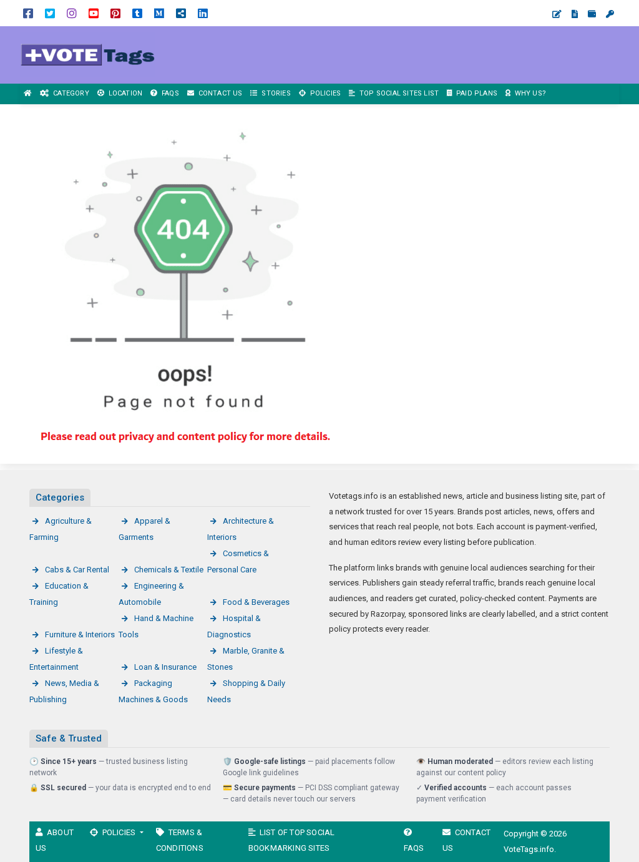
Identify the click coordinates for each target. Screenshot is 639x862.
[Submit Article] (557, 14)
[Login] (610, 14)
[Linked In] (203, 12)
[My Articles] (575, 14)
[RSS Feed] (181, 12)
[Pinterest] (115, 12)
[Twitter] (50, 12)
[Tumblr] (137, 12)
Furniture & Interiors (80, 634)
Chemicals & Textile (168, 569)
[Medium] (159, 12)
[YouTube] (94, 12)
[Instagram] (72, 12)
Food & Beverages (256, 602)
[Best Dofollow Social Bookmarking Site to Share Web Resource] (87, 54)
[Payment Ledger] (592, 14)
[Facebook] (28, 12)
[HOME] (28, 94)
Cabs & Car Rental (77, 569)
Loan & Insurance (165, 667)
